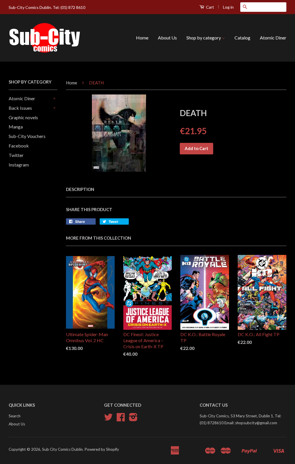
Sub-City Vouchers (27, 136)
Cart (209, 7)
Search (14, 416)
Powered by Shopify (101, 449)
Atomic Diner (273, 37)
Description (80, 189)
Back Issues (20, 108)
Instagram (19, 164)
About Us (167, 37)
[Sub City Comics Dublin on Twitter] (108, 419)
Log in (228, 7)
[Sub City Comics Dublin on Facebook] (120, 419)
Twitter (16, 155)
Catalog (242, 37)
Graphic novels (23, 117)
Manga (16, 126)
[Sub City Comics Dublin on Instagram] (133, 419)
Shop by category (204, 37)
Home (142, 37)
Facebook (19, 145)
